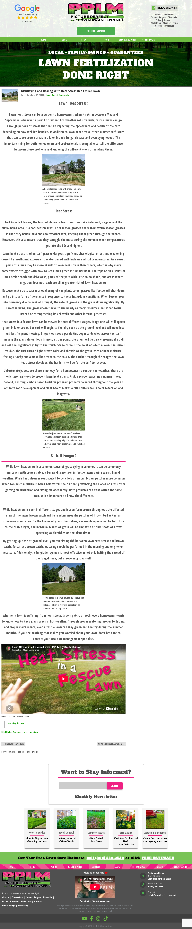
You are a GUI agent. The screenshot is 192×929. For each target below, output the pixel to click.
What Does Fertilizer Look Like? (126, 840)
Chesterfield (168, 14)
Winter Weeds (67, 841)
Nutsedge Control (67, 838)
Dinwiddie (172, 17)
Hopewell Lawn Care (13, 743)
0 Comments (63, 95)
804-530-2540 (166, 8)
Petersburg (169, 25)
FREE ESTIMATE (158, 858)
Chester (157, 14)
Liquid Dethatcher (126, 844)
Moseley (167, 23)
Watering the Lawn (16, 723)
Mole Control (96, 838)
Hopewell (168, 20)
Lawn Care (33, 732)
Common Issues (20, 732)
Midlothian (156, 23)
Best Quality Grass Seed (155, 841)
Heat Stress (96, 841)
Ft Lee (158, 20)
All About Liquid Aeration (111, 743)
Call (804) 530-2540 (105, 858)
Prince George (8, 905)
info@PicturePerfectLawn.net (162, 895)
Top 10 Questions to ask (155, 838)
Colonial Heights (158, 17)
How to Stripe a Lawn (37, 838)
